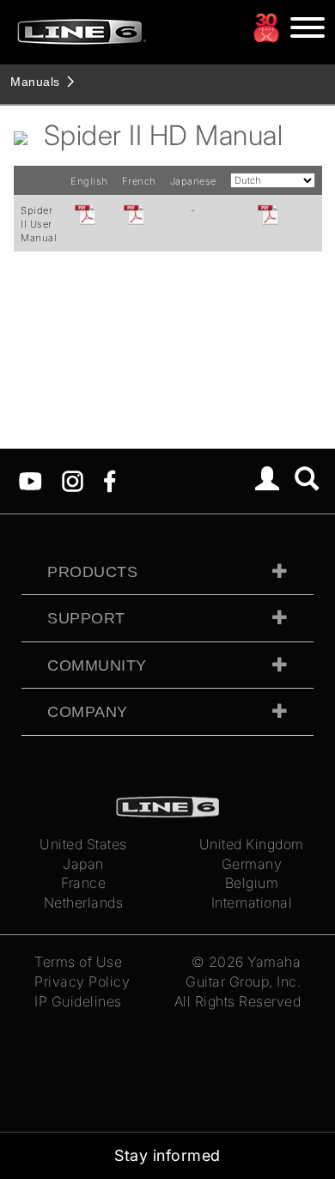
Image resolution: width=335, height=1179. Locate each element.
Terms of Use (78, 961)
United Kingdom (251, 844)
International (252, 902)
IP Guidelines (78, 1001)
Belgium (252, 882)
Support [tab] (86, 618)
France (83, 882)
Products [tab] (92, 571)
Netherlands (84, 902)
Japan (83, 863)
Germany (252, 863)
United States (83, 844)
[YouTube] (30, 480)
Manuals (35, 81)
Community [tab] (97, 665)
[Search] (307, 480)
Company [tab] (87, 711)
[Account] (267, 480)
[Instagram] (72, 480)
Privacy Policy (82, 981)
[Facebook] (109, 480)
